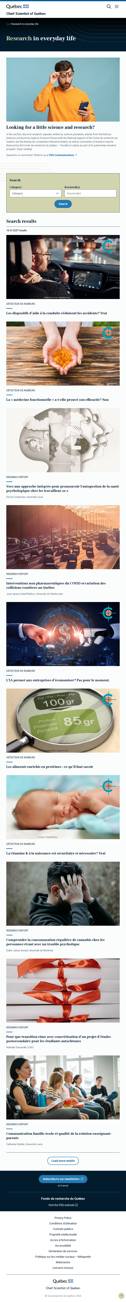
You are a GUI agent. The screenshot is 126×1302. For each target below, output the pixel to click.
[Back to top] (121, 1296)
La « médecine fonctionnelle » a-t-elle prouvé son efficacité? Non (57, 400)
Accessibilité (63, 1245)
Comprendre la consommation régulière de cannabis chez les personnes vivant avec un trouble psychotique (55, 942)
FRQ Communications (61, 155)
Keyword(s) (72, 187)
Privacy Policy (63, 1218)
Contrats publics (63, 1229)
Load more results (63, 1160)
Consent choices (63, 1268)
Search (63, 204)
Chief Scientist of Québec (26, 14)
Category (16, 187)
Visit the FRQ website (61, 1205)
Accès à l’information (63, 1240)
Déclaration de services (63, 1251)
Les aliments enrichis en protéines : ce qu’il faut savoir (49, 767)
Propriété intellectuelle (63, 1234)
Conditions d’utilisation (63, 1223)
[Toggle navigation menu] (117, 7)
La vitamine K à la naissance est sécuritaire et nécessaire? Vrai (55, 853)
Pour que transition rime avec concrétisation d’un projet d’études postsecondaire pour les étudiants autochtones (58, 1039)
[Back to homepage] (7, 24)
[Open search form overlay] (109, 7)
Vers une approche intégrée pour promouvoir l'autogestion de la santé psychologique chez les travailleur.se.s (62, 488)
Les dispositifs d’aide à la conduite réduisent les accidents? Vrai (56, 313)
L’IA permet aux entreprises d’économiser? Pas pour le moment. (58, 680)
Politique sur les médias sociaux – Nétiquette (63, 1257)
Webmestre (63, 1262)
